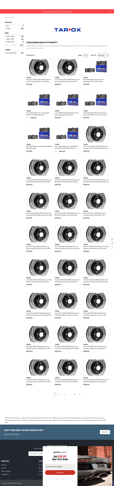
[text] (60, 458)
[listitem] (14, 36)
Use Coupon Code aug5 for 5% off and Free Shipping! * (57, 12)
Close (110, 11)
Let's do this (60, 472)
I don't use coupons (60, 479)
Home (6, 17)
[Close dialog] (110, 448)
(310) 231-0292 (14, 434)
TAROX (12, 17)
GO (22, 45)
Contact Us (105, 432)
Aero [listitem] (8, 26)
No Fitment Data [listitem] (11, 53)
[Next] (80, 394)
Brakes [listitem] (8, 28)
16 (74, 394)
